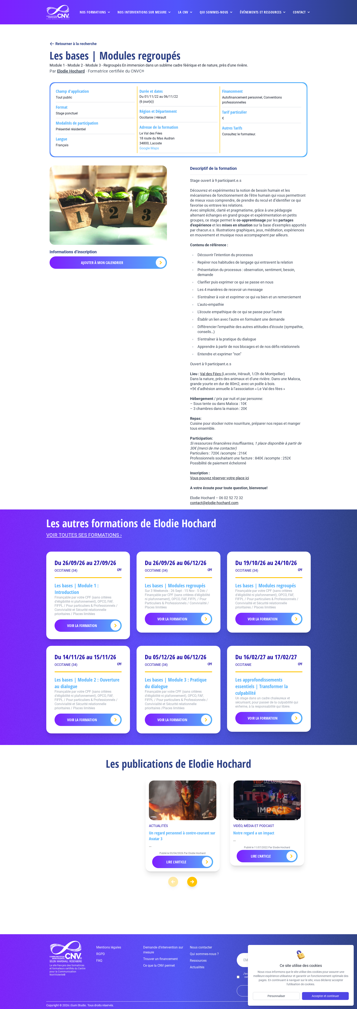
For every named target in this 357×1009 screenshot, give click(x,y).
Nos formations (93, 12)
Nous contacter (201, 947)
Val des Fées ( (211, 374)
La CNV (183, 12)
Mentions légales (108, 947)
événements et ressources (260, 12)
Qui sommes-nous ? (204, 954)
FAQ (99, 961)
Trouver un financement (160, 959)
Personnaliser (276, 996)
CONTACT (299, 12)
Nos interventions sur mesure (142, 12)
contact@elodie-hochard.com (214, 503)
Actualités (197, 967)
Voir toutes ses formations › (84, 535)
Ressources (198, 961)
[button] (192, 882)
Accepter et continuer (325, 996)
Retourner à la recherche (76, 44)
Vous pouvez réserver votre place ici (219, 478)
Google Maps (149, 148)
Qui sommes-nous (214, 12)
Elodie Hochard (71, 71)
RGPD (100, 954)
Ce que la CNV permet (159, 965)
